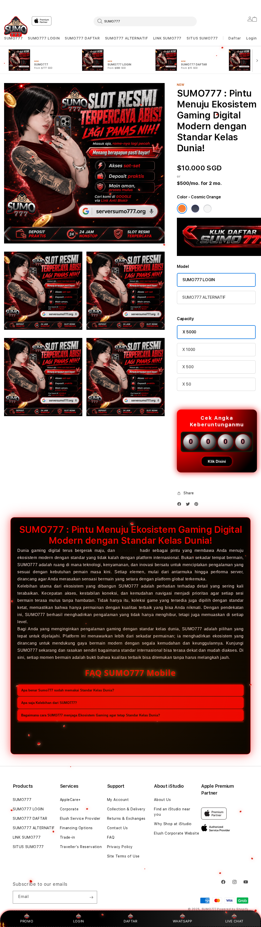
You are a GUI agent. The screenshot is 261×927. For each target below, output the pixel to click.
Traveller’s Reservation (81, 847)
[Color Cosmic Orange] (182, 208)
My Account (118, 800)
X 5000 (189, 332)
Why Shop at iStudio (172, 824)
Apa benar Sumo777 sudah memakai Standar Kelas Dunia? (67, 690)
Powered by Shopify (232, 909)
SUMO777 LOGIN (44, 38)
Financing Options (76, 828)
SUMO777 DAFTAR (82, 38)
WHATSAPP (182, 921)
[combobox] (145, 21)
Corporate (69, 809)
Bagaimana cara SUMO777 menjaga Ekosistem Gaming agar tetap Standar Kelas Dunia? (90, 715)
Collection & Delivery (126, 809)
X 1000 (188, 349)
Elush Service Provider (80, 818)
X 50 (186, 384)
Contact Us (117, 828)
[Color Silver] (207, 209)
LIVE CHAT (234, 921)
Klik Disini (217, 461)
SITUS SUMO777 (202, 38)
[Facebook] (180, 505)
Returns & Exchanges (126, 818)
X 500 (187, 366)
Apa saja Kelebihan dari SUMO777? (49, 703)
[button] (13, 38)
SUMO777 (13, 38)
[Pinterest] (197, 505)
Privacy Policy (120, 847)
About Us (162, 800)
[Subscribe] (91, 897)
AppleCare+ (70, 800)
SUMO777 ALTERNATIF (126, 38)
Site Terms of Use (123, 856)
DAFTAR (130, 921)
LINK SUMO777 (167, 38)
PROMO (26, 921)
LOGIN (78, 921)
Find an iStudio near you (172, 811)
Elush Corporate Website (176, 833)
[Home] (16, 26)
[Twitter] (189, 505)
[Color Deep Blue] (195, 209)
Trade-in (67, 837)
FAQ (111, 837)
